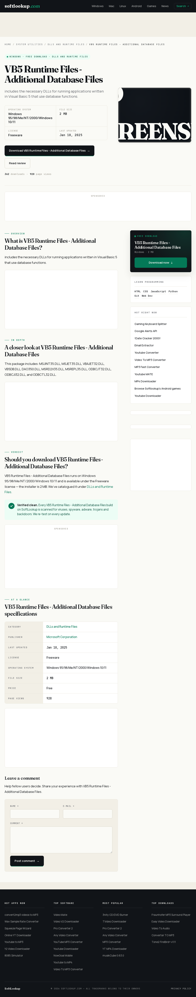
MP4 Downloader (145, 381)
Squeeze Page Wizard (18, 928)
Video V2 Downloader (66, 921)
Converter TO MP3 (163, 935)
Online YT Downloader (18, 935)
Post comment (27, 861)
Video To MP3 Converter (150, 360)
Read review (17, 163)
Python (173, 291)
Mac (111, 6)
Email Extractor (144, 345)
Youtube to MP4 (63, 962)
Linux (123, 6)
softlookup (22, 6)
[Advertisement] (98, 24)
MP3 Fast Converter (147, 367)
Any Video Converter (66, 935)
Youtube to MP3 (14, 942)
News (165, 6)
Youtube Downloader (148, 396)
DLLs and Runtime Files (66, 44)
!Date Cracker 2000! (148, 338)
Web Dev (147, 295)
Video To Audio (161, 928)
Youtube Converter (147, 352)
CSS (145, 291)
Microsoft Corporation (62, 637)
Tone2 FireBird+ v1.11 (164, 942)
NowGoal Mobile (63, 955)
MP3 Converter (112, 942)
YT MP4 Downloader (115, 949)
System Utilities (29, 44)
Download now (161, 263)
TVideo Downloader (114, 921)
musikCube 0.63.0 (113, 955)
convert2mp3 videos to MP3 (21, 915)
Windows (98, 6)
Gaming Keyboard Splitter (151, 324)
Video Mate (60, 915)
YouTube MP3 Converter (68, 942)
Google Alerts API (146, 331)
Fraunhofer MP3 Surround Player (171, 915)
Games (151, 6)
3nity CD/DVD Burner (115, 915)
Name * (14, 806)
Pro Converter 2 (63, 928)
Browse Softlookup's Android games (158, 388)
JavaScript (158, 291)
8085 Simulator (14, 955)
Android (136, 6)
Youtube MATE (144, 374)
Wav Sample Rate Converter (22, 921)
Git (137, 295)
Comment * (16, 823)
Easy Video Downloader (166, 921)
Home (8, 44)
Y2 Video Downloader (17, 949)
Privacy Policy (181, 988)
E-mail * (68, 806)
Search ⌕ (182, 6)
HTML (138, 291)
